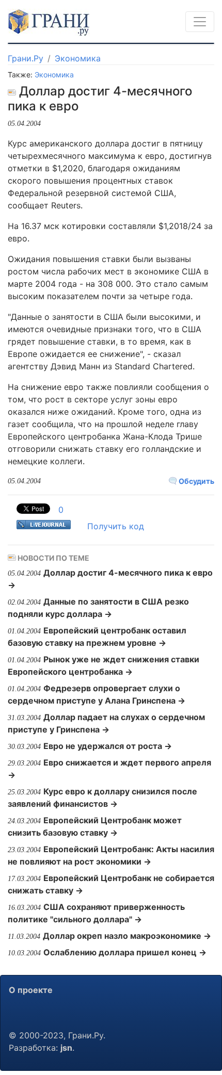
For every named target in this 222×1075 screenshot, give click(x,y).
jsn (66, 1048)
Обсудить (195, 481)
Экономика (78, 58)
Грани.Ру (25, 58)
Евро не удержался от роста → (107, 746)
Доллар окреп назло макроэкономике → (127, 936)
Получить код (115, 526)
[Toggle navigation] (199, 21)
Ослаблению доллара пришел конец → (125, 952)
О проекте (31, 990)
